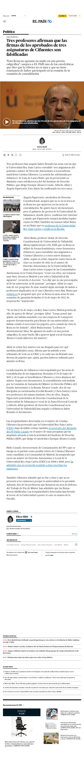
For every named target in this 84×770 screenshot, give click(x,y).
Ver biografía (21, 520)
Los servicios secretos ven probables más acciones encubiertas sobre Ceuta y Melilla (33, 691)
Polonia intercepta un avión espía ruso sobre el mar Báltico (30, 657)
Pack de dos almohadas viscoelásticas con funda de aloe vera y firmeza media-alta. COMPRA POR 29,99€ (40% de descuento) (70, 726)
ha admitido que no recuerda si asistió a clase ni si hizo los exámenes (39, 465)
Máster (66, 545)
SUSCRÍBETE (62, 16)
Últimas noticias (9, 636)
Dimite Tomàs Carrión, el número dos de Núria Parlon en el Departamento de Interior (40, 647)
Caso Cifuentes (12, 37)
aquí (51, 555)
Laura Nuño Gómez (12, 545)
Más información (11, 555)
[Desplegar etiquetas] (76, 544)
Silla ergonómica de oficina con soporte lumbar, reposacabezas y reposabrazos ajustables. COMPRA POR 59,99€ (20, 744)
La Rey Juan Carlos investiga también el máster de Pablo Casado (11, 238)
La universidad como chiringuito (11, 215)
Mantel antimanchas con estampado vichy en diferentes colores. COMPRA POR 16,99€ (70, 737)
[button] (42, 105)
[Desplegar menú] (4, 21)
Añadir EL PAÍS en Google (72, 155)
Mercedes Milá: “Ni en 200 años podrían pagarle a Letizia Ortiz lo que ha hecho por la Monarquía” (37, 683)
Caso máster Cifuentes (45, 545)
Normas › (75, 534)
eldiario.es (12, 294)
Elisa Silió (42, 147)
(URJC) (10, 428)
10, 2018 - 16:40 (44, 149)
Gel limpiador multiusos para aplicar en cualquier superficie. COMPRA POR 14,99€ (70, 713)
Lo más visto (8, 667)
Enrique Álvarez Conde (28, 545)
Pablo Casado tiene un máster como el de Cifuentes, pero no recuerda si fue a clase (11, 263)
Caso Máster (58, 545)
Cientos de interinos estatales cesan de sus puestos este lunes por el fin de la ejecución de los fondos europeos (41, 687)
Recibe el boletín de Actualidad (20, 528)
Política (9, 32)
